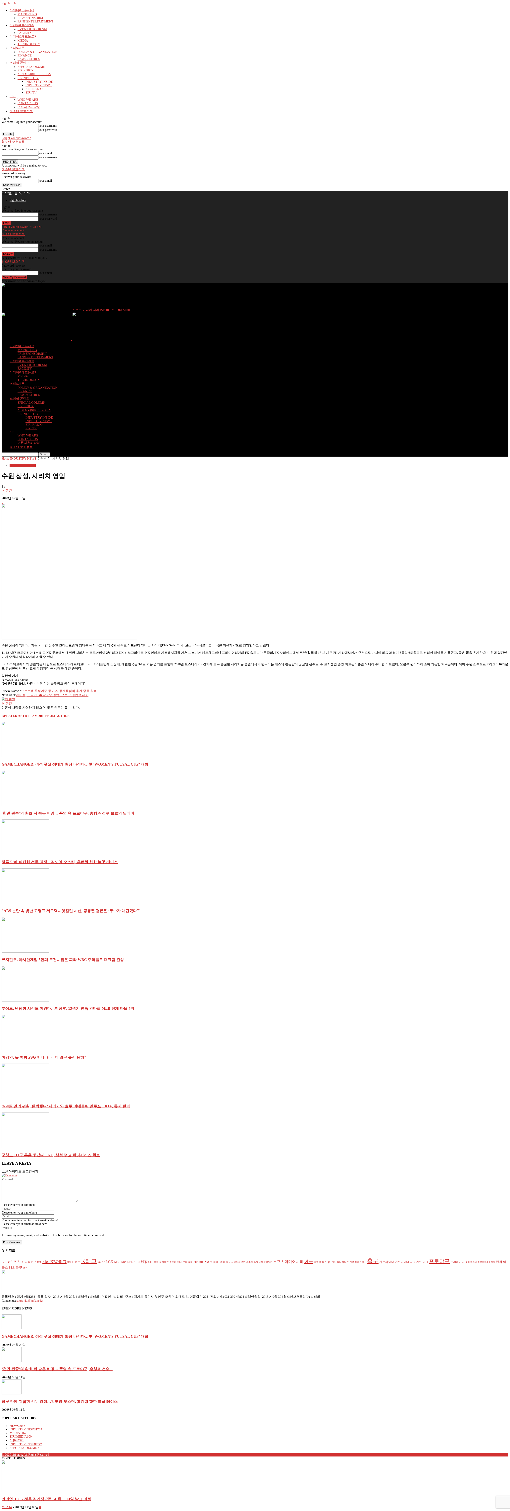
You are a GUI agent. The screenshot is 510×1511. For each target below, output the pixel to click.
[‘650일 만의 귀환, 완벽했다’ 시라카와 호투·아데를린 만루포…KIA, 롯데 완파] (25, 1098)
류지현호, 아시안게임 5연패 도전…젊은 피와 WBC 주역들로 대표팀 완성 (63, 960)
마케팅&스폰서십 (22, 10)
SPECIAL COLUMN (31, 66)
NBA (124, 1262)
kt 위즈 (76, 1262)
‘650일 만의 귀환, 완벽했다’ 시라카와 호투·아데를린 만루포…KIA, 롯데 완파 (66, 1106)
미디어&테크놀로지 (23, 36)
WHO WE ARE (28, 99)
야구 (308, 1261)
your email (45, 153)
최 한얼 (7, 490)
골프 (156, 1262)
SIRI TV (31, 92)
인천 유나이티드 (340, 1262)
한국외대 (472, 1262)
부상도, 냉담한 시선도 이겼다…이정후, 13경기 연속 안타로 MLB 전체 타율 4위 (68, 1008)
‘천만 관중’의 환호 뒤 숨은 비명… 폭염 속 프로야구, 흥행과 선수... (57, 1369)
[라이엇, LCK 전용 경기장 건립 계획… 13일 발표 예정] (31, 1490)
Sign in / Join (18, 200)
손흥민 (249, 1262)
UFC (150, 1262)
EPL (4, 1262)
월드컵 (326, 1262)
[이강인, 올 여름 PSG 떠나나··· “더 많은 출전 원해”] (25, 1049)
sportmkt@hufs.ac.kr (30, 1300)
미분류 (17, 1440)
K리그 (89, 1261)
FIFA (33, 1262)
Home (5, 458)
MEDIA (23, 40)
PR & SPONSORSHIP (32, 17)
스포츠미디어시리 (288, 1262)
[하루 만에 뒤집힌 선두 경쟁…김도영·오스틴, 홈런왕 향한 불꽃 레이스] (25, 853)
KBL (39, 1262)
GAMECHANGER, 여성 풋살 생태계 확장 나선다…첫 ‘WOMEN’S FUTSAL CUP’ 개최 (75, 764)
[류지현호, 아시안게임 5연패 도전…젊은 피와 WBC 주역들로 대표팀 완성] (25, 951)
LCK (109, 1261)
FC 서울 (25, 1262)
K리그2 (101, 1262)
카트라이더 (386, 1262)
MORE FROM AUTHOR (52, 715)
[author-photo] (8, 699)
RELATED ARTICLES (18, 715)
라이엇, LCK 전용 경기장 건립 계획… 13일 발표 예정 (46, 1499)
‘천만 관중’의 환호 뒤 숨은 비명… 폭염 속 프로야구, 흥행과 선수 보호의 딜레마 (68, 813)
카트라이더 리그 (405, 1262)
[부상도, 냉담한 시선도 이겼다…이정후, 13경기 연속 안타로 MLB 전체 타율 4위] (25, 1000)
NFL (130, 1262)
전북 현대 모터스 (358, 1262)
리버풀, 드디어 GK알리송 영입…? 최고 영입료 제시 (52, 695)
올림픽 (317, 1262)
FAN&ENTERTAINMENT (35, 21)
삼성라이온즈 (238, 1262)
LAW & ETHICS (29, 59)
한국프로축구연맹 (486, 1262)
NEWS (17, 1425)
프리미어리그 (458, 1262)
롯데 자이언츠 (190, 1262)
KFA (69, 1262)
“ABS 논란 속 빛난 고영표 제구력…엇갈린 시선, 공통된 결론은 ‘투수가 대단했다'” (71, 911)
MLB (117, 1262)
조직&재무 (17, 48)
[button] (9, 1175)
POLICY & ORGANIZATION (38, 52)
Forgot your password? (16, 138)
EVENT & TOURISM (32, 29)
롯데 (179, 1262)
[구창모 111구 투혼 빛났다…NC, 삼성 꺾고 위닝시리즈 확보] (25, 1147)
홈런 (25, 1268)
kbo (46, 1261)
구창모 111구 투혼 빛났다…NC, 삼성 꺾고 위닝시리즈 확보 (51, 1155)
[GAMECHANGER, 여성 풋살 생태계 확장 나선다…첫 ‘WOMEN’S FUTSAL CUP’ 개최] (25, 756)
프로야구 (439, 1261)
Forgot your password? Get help (22, 226)
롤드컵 (173, 1262)
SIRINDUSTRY (28, 78)
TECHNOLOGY (29, 44)
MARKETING (27, 14)
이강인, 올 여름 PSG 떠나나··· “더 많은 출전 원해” (44, 1057)
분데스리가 (219, 1262)
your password (47, 130)
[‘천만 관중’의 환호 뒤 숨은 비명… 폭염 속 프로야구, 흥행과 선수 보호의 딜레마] (25, 805)
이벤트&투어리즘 (22, 25)
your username (47, 125)
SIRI (13, 96)
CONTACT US (28, 103)
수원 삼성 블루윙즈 (263, 1262)
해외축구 (15, 1267)
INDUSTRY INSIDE (39, 81)
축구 (373, 1261)
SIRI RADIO (34, 89)
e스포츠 (14, 1262)
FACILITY (25, 32)
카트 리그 (422, 1262)
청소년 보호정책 (21, 111)
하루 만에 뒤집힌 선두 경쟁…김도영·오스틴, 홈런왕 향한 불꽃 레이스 (60, 862)
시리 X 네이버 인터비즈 (34, 74)
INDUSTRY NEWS (39, 85)
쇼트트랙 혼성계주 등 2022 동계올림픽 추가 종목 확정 (59, 691)
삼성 (228, 1262)
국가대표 (164, 1262)
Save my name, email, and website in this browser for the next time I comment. (55, 1235)
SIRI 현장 (140, 1262)
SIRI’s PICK (26, 70)
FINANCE (25, 55)
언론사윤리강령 (29, 107)
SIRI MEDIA (21, 1436)
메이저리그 (205, 1262)
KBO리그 (58, 1261)
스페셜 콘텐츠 (19, 62)
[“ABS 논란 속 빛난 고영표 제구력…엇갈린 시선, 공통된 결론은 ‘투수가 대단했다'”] (25, 902)
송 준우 (7, 1507)
